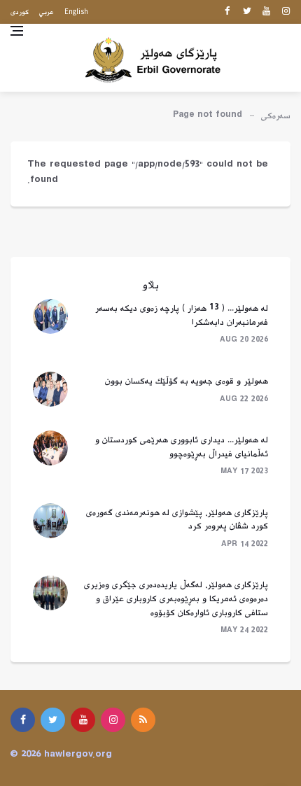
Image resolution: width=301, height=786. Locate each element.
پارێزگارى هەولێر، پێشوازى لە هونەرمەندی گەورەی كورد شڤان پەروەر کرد (177, 520)
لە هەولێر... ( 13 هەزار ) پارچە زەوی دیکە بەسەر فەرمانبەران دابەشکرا (181, 316)
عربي (46, 12)
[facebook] (227, 12)
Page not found (207, 116)
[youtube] (266, 12)
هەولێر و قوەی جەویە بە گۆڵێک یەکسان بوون (186, 381)
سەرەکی (275, 116)
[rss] (143, 720)
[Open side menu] (16, 31)
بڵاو (151, 286)
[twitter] (246, 12)
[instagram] (285, 12)
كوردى (19, 12)
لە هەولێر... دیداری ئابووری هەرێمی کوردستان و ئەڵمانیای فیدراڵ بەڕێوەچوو (181, 447)
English (76, 11)
